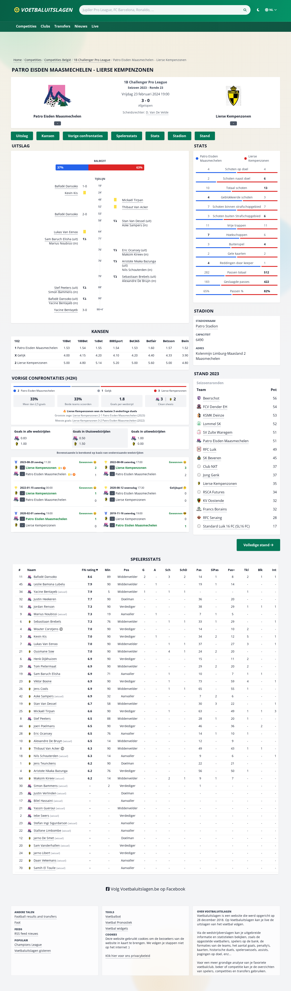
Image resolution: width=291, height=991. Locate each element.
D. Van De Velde (157, 112)
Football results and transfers (35, 916)
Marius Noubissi (45, 614)
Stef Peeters (62, 288)
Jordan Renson (44, 606)
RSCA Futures (214, 492)
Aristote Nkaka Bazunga (139, 261)
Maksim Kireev (44, 778)
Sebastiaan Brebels (136, 277)
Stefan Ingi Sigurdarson (50, 823)
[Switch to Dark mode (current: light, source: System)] (258, 9)
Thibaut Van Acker (135, 207)
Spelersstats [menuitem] (126, 136)
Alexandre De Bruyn (48, 741)
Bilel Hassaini (43, 801)
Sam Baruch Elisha (58, 239)
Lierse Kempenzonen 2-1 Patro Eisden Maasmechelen (105, 415)
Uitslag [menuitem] (22, 136)
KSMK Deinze (213, 415)
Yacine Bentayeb (66, 310)
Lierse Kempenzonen (220, 483)
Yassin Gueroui (44, 808)
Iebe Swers (41, 816)
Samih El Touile (45, 868)
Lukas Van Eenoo (66, 232)
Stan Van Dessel (133, 221)
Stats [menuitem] (155, 136)
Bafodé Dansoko (66, 186)
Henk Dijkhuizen (45, 659)
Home (17, 60)
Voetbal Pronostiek (118, 922)
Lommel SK (212, 423)
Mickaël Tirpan (132, 200)
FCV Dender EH (215, 406)
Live (95, 26)
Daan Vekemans (45, 860)
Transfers (62, 26)
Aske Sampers (44, 696)
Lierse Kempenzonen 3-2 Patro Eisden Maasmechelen (104, 420)
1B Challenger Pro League (92, 60)
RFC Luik (209, 449)
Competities (26, 26)
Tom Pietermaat (45, 666)
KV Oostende (213, 500)
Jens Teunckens (45, 763)
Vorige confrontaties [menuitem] (85, 136)
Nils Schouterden (46, 756)
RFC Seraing (212, 517)
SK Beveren (212, 458)
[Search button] (244, 10)
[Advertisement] (145, 46)
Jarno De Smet (44, 838)
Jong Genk (211, 475)
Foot (17, 922)
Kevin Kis (71, 193)
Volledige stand (256, 545)
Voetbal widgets (116, 928)
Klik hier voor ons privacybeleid (127, 956)
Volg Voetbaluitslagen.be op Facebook (147, 889)
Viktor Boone (43, 681)
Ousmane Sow (44, 651)
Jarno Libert (42, 853)
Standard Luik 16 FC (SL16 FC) (226, 526)
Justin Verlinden (45, 793)
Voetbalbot (113, 916)
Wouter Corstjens (46, 629)
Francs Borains (215, 509)
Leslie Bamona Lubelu (49, 584)
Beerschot (211, 398)
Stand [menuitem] (205, 136)
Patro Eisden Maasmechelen (226, 441)
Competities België (57, 60)
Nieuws (81, 26)
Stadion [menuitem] (179, 136)
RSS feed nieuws (26, 933)
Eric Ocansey (131, 250)
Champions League (28, 945)
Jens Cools (41, 689)
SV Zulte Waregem (217, 432)
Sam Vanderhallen (47, 845)
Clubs (45, 26)
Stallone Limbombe (47, 830)
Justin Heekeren (45, 599)
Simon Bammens (46, 786)
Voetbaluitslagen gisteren (32, 951)
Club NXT (210, 466)
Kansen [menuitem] (48, 136)
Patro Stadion (207, 326)
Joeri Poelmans (44, 726)
